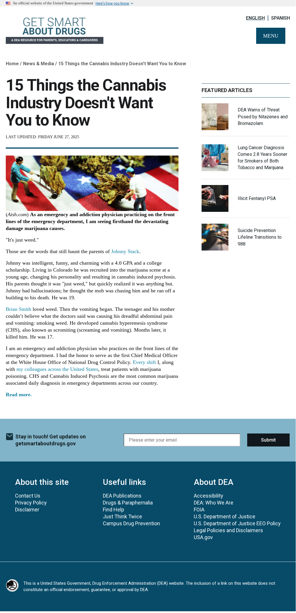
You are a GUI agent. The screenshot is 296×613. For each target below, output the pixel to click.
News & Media (38, 63)
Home (12, 63)
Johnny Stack (125, 251)
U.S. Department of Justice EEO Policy (237, 523)
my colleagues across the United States (57, 369)
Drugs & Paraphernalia (128, 503)
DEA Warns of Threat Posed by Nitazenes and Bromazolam (263, 116)
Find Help (113, 510)
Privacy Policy (31, 503)
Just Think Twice (122, 516)
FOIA (199, 510)
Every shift (144, 362)
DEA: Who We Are (213, 503)
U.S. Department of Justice (224, 516)
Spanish (280, 18)
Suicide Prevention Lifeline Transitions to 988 (260, 237)
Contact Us (27, 496)
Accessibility (208, 496)
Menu (270, 36)
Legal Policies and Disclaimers (228, 530)
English (255, 18)
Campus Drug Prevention (131, 523)
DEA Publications (122, 496)
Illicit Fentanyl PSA (257, 198)
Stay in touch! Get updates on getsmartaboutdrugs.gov (50, 439)
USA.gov (203, 537)
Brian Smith (18, 309)
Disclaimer (27, 510)
